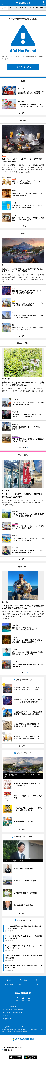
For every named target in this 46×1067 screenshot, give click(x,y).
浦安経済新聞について (10, 1007)
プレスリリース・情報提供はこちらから (15, 1010)
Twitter (23, 998)
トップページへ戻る (23, 67)
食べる (12, 8)
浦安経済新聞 (23, 2)
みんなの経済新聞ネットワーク (23, 1039)
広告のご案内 (7, 1019)
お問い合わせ (7, 1016)
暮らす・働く (34, 8)
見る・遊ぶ (19, 8)
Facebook (17, 998)
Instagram (29, 998)
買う (26, 8)
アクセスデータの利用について (12, 1013)
